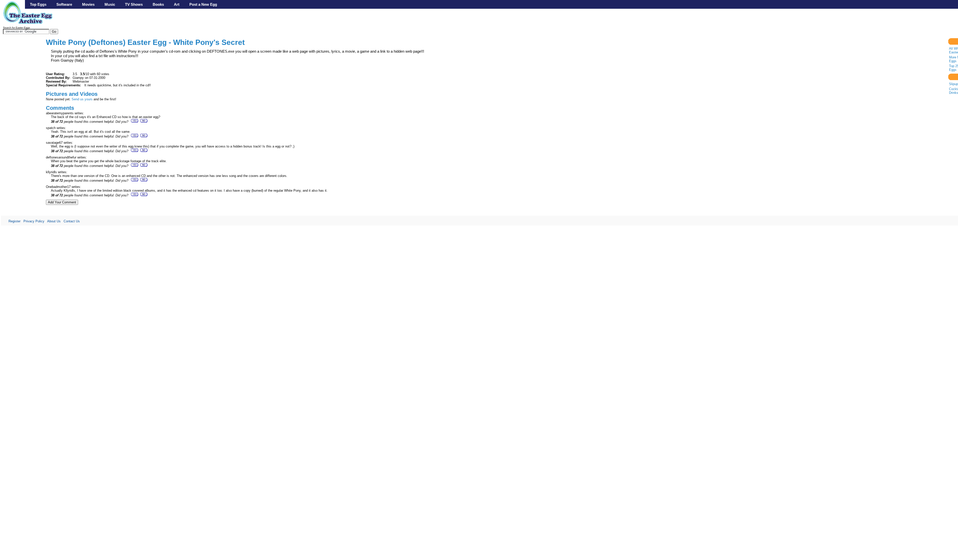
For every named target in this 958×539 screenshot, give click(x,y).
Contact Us (72, 221)
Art (176, 4)
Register (14, 221)
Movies (88, 4)
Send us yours (82, 99)
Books (158, 4)
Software (64, 4)
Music (110, 4)
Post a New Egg (203, 4)
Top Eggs (38, 4)
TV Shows (134, 4)
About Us (54, 221)
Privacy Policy (33, 221)
